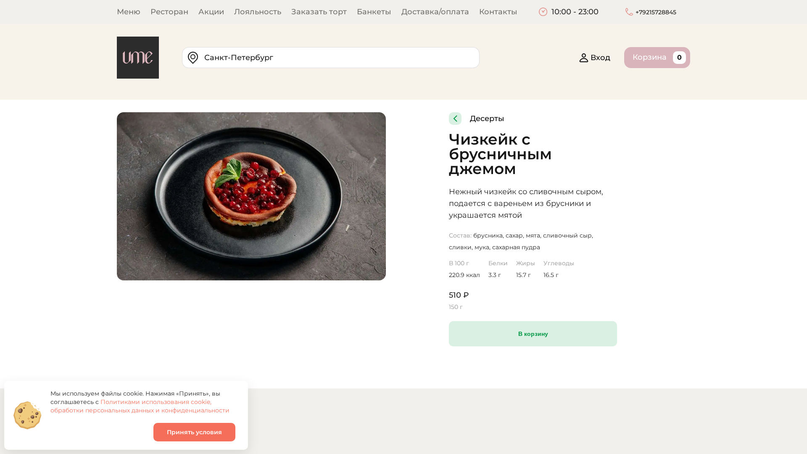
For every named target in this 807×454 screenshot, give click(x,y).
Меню (128, 11)
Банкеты (374, 11)
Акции (211, 11)
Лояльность (257, 11)
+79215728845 (656, 12)
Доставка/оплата (435, 11)
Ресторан (169, 11)
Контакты (498, 11)
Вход (600, 57)
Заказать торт (319, 11)
